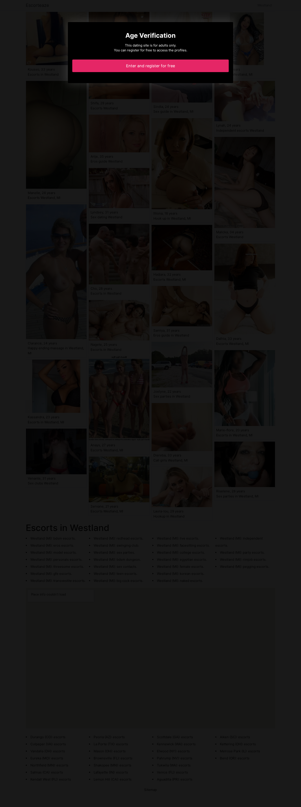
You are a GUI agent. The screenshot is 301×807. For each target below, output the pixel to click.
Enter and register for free (150, 66)
